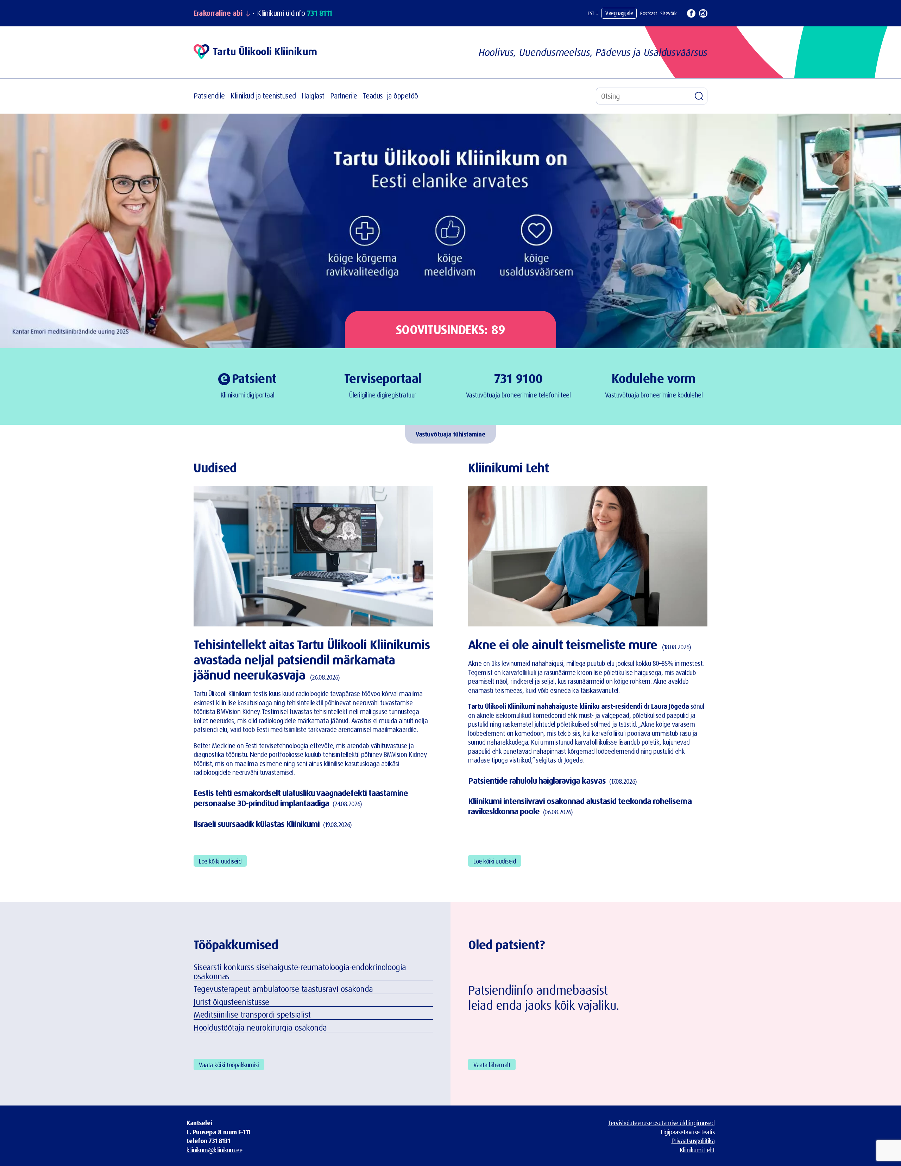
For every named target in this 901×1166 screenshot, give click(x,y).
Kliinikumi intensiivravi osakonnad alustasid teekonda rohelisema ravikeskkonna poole (580, 806)
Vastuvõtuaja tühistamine (450, 434)
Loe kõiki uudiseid (220, 861)
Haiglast (313, 95)
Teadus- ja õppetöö (390, 95)
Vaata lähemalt (491, 1065)
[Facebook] (691, 13)
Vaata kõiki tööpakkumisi (229, 1065)
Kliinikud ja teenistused (263, 95)
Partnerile (343, 95)
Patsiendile (209, 95)
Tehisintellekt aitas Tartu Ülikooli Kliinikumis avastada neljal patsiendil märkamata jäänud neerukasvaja (312, 660)
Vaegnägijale (619, 13)
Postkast (648, 13)
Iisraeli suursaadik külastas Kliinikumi (257, 823)
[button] (593, 13)
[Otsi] (699, 96)
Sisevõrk (668, 13)
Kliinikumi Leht (697, 1150)
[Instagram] (703, 13)
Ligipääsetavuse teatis (687, 1132)
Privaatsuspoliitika (693, 1141)
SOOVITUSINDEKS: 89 (450, 329)
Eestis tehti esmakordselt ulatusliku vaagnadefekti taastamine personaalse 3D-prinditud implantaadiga (301, 798)
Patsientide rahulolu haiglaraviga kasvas (537, 780)
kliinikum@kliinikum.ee (214, 1150)
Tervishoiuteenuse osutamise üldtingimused (661, 1123)
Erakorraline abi (218, 13)
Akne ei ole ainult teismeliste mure (562, 644)
